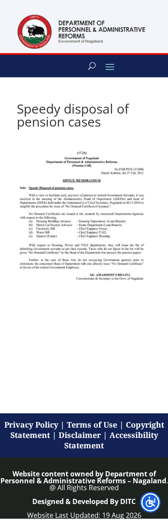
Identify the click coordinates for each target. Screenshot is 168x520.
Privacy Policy (31, 424)
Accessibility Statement (111, 440)
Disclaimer (80, 435)
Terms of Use (92, 424)
